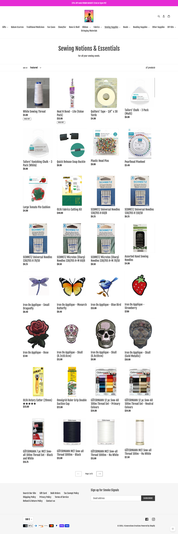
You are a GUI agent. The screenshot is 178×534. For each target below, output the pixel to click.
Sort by (25, 68)
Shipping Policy (29, 497)
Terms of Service (62, 497)
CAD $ (27, 519)
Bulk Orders (55, 493)
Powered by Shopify (148, 526)
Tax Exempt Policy (71, 493)
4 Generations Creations (132, 526)
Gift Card (43, 493)
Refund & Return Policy (33, 501)
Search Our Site (29, 493)
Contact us (50, 501)
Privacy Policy (45, 497)
